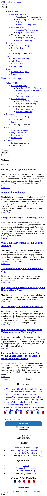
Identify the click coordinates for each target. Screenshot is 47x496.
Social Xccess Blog (20, 45)
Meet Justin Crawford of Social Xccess (24, 389)
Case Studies (17, 48)
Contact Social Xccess (26, 468)
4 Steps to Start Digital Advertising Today (22, 217)
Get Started (5, 155)
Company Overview (20, 58)
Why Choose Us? (19, 61)
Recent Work (17, 63)
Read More (5, 188)
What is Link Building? (13, 192)
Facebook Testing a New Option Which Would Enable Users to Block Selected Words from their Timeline (21, 356)
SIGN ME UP (23, 424)
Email (8, 419)
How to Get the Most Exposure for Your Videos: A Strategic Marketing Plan (21, 331)
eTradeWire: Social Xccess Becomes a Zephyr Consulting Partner (23, 403)
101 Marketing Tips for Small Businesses (22, 306)
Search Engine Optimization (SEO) (26, 450)
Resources (10, 43)
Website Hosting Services (27, 24)
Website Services (19, 14)
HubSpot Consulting (25, 37)
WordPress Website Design (28, 17)
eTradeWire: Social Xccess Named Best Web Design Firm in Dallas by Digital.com (25, 398)
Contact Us (16, 74)
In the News (16, 66)
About (9, 56)
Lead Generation (18, 27)
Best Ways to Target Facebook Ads (19, 169)
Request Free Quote (20, 71)
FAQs (13, 50)
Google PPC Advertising (27, 30)
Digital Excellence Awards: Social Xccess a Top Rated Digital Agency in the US (26, 408)
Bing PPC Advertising (26, 32)
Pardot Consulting (24, 40)
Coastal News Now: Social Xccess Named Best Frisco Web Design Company (25, 392)
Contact (9, 69)
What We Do (12, 11)
